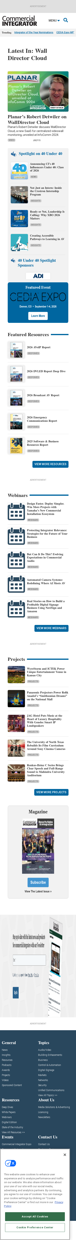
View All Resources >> (13, 1132)
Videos (5, 1080)
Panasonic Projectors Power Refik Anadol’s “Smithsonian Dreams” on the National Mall (47, 695)
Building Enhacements (50, 1055)
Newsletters (44, 1117)
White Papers (9, 1112)
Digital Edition (9, 1122)
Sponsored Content (12, 1085)
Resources (7, 1060)
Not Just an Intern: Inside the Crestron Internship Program (46, 191)
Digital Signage (46, 1070)
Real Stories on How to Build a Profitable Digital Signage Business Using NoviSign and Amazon (46, 606)
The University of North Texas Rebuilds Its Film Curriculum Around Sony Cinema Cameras (46, 745)
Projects (33, 681)
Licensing (43, 1112)
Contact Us (44, 1144)
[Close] (64, 1154)
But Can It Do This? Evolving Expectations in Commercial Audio (45, 557)
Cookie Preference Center (35, 1227)
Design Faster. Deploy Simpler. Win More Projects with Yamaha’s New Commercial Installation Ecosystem (45, 508)
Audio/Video (44, 1050)
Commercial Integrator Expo (16, 1144)
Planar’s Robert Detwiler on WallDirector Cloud (37, 119)
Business (43, 1060)
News (34, 177)
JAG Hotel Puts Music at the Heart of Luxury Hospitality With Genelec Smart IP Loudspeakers (44, 720)
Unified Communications (51, 1090)
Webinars (33, 520)
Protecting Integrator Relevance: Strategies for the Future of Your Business (47, 533)
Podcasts (7, 1065)
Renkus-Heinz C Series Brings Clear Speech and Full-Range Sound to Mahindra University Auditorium (46, 770)
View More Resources (50, 464)
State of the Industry (12, 1127)
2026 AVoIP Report (38, 347)
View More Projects (51, 792)
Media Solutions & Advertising (54, 1107)
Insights (36, 201)
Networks (43, 1080)
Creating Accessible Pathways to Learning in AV (47, 237)
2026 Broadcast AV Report (43, 395)
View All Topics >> (47, 1095)
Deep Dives (33, 353)
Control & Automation (49, 1065)
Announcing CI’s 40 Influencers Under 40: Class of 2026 (47, 167)
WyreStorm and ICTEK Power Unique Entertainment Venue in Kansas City (46, 672)
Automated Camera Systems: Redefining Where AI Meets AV (46, 581)
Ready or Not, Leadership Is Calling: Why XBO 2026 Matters (47, 214)
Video (11, 140)
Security (42, 1085)
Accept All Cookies (35, 1216)
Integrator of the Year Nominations (33, 32)
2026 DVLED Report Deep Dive (46, 371)
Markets (42, 1075)
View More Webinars (51, 628)
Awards (6, 1070)
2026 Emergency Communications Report (42, 419)
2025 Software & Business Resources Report (43, 443)
